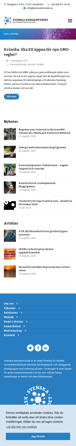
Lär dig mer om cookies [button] (21, 426)
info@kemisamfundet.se (40, 8)
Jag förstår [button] (38, 436)
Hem (6, 34)
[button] (70, 20)
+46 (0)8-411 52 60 (60, 4)
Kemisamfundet (18, 64)
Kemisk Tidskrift (36, 64)
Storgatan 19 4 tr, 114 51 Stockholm (25, 4)
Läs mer (11, 96)
